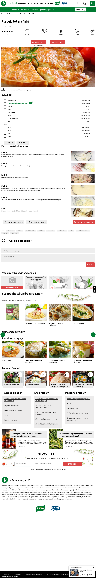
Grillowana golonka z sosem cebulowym (77, 419)
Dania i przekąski (14, 14)
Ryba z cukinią (78, 323)
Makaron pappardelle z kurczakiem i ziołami (43, 406)
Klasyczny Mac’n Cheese (13, 410)
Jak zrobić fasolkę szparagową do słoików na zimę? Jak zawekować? (75, 434)
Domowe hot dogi (10, 420)
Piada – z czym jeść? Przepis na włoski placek (59, 385)
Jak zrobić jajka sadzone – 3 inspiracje (83, 385)
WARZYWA (10, 230)
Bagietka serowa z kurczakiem (46, 424)
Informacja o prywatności (34, 574)
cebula (41, 230)
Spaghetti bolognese (11, 405)
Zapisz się (72, 464)
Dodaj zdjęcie (12, 287)
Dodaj (90, 265)
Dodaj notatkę (84, 222)
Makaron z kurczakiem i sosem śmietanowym (15, 400)
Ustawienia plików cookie (10, 576)
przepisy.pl (8, 26)
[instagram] (95, 291)
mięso (19, 230)
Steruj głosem (37, 222)
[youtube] (95, 287)
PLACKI (5, 233)
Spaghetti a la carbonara (35, 323)
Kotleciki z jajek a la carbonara (56, 324)
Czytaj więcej (21, 446)
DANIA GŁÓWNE (30, 230)
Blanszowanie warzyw (11, 384)
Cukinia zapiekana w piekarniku (57, 361)
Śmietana (51, 230)
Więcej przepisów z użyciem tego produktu (17, 300)
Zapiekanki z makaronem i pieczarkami (82, 361)
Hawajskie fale (72, 408)
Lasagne (7, 415)
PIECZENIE (14, 233)
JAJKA (71, 230)
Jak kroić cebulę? (34, 384)
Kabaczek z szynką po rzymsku (78, 413)
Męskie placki (7, 361)
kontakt (6, 574)
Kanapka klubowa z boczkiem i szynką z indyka (46, 400)
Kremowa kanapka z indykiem (46, 419)
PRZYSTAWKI (61, 230)
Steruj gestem (14, 222)
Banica (69, 403)
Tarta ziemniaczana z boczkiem (33, 361)
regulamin (17, 574)
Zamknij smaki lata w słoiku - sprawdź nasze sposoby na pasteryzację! (26, 434)
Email (8, 143)
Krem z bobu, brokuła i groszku (78, 399)
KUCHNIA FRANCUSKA (83, 230)
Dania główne (24, 14)
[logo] (9, 3)
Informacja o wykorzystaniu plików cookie (60, 574)
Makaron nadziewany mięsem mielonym (46, 413)
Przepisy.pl (4, 14)
